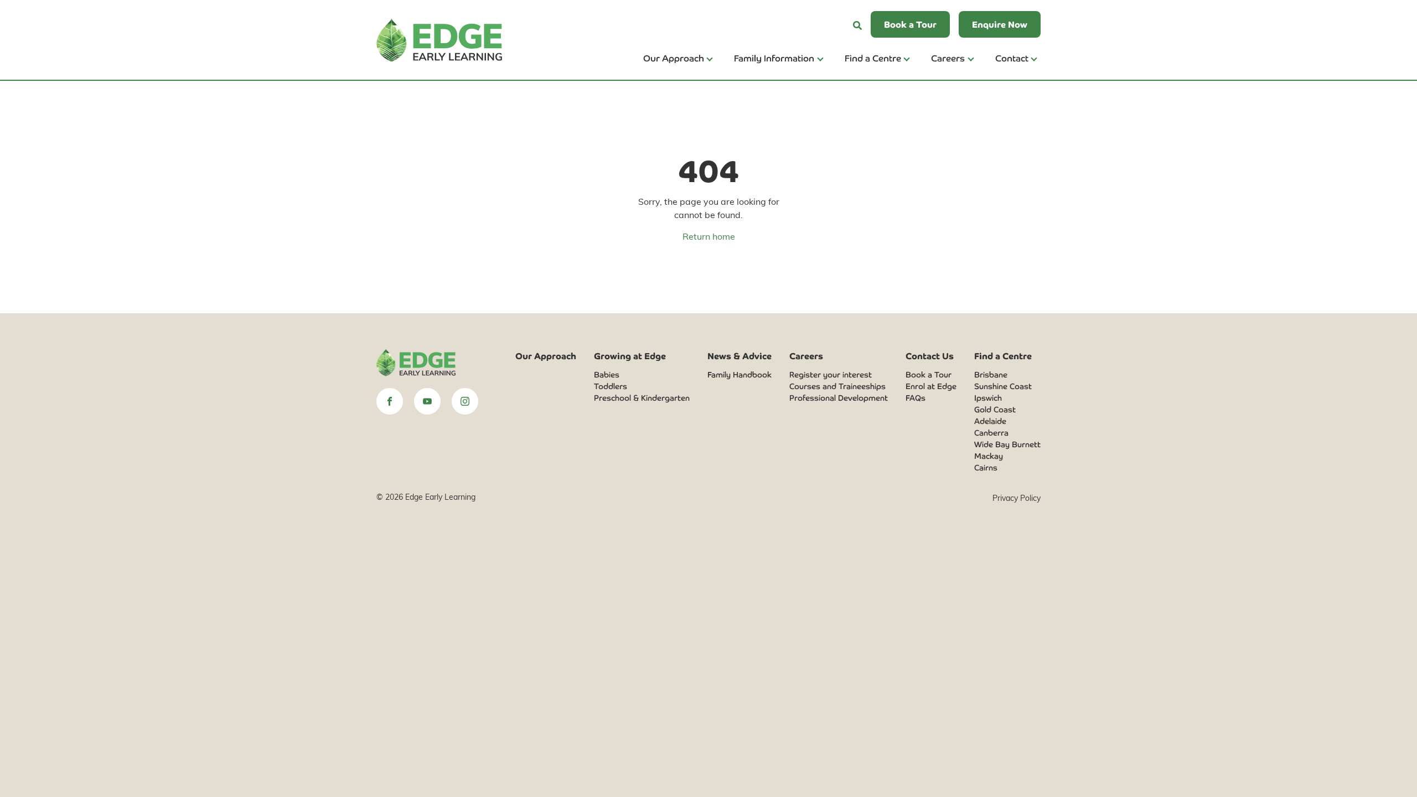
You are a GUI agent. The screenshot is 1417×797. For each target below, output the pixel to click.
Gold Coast (995, 409)
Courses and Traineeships (837, 385)
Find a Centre (873, 57)
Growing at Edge (630, 355)
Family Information (774, 57)
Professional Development (838, 397)
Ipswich (988, 397)
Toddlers (610, 385)
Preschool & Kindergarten (642, 397)
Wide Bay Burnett (1007, 444)
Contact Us (930, 355)
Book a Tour (928, 374)
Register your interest (830, 374)
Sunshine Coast (1003, 385)
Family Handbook (739, 374)
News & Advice (739, 355)
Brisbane (990, 374)
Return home (708, 236)
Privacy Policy (1016, 498)
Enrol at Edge (931, 385)
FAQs (915, 397)
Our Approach (673, 57)
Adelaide (990, 420)
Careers (948, 57)
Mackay (988, 455)
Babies (606, 374)
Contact (1011, 57)
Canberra (991, 432)
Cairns (985, 467)
